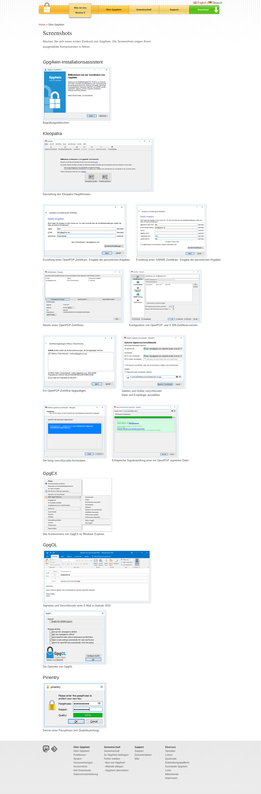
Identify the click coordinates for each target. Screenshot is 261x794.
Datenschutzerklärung (85, 774)
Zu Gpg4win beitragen (116, 754)
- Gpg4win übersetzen (116, 770)
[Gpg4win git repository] (55, 751)
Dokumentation (143, 754)
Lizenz (169, 754)
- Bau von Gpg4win (114, 762)
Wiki (137, 758)
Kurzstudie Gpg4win (176, 766)
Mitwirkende (172, 774)
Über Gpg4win (114, 9)
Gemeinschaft (144, 9)
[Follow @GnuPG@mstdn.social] (47, 751)
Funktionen (79, 754)
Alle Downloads (82, 770)
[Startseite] (54, 8)
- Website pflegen (113, 766)
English (201, 2)
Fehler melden (112, 758)
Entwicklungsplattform (177, 762)
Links (168, 770)
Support (174, 9)
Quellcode (171, 758)
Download (203, 9)
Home (42, 24)
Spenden (170, 751)
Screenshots (80, 766)
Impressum (171, 778)
